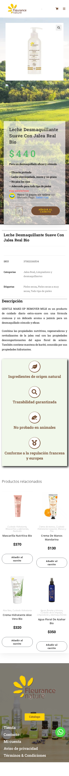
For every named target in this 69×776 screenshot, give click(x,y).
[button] (59, 28)
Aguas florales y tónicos (51, 610)
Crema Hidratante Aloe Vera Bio (17, 617)
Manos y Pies (58, 530)
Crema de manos (47, 526)
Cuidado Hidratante (16, 526)
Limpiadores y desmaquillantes (51, 614)
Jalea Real (29, 272)
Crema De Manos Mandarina (51, 537)
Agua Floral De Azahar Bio (52, 621)
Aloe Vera (7, 610)
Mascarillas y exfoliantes (17, 528)
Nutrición (17, 531)
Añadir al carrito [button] (17, 559)
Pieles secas (30, 286)
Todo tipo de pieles (41, 291)
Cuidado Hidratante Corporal (51, 527)
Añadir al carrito (45, 210)
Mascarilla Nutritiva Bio (17, 535)
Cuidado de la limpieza (51, 612)
